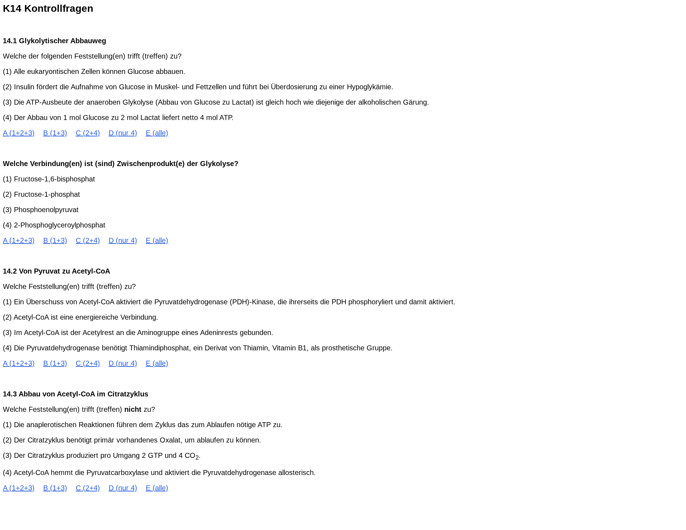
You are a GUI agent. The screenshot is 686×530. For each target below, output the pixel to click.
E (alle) (157, 133)
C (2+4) (88, 133)
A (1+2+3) (19, 133)
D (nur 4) (123, 133)
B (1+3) (55, 133)
